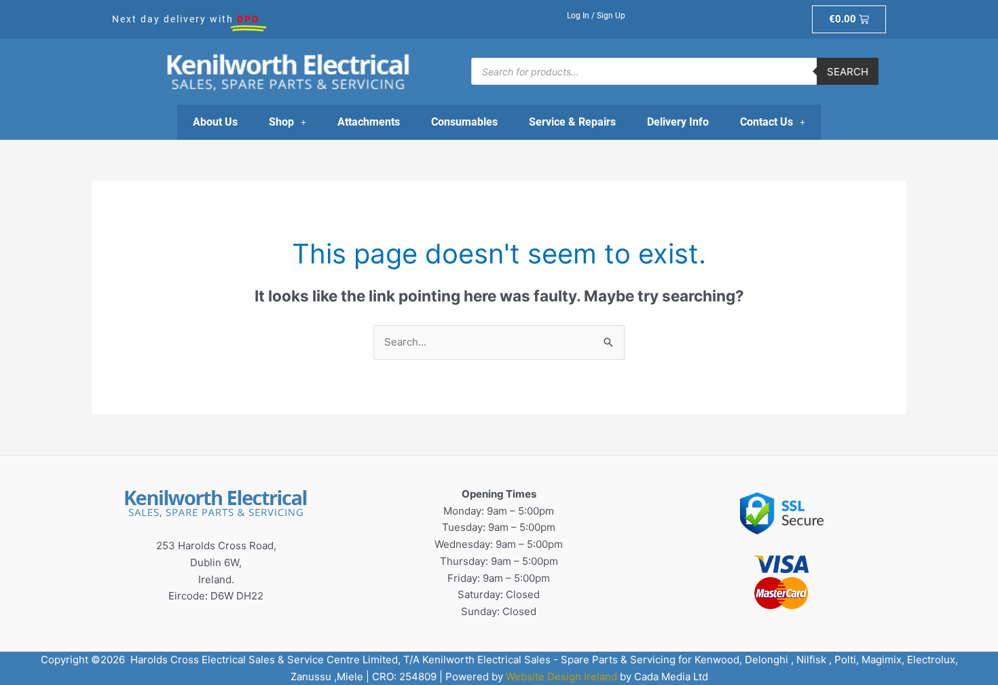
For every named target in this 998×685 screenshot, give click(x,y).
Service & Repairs (572, 121)
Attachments (368, 121)
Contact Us (766, 121)
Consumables (464, 121)
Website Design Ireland (561, 676)
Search (847, 71)
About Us (215, 121)
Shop (281, 121)
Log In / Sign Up (596, 15)
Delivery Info (678, 121)
